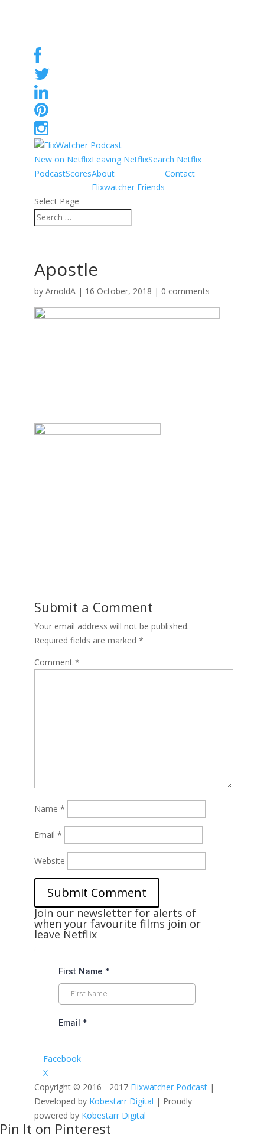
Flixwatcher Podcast (169, 1087)
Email (48, 834)
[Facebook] (37, 58)
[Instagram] (41, 130)
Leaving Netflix (120, 159)
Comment (57, 662)
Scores (79, 173)
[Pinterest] (41, 112)
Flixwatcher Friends (128, 187)
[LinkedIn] (41, 94)
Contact (180, 173)
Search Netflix (174, 159)
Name (49, 808)
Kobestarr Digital (121, 1101)
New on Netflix (63, 159)
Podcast (50, 173)
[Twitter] (42, 76)
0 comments (185, 291)
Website (49, 860)
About (103, 173)
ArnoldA (60, 291)
